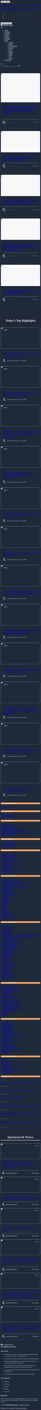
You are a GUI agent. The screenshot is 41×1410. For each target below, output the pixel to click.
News (10, 49)
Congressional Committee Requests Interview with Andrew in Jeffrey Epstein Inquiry (20, 1082)
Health (10, 44)
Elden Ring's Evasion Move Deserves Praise (11, 1098)
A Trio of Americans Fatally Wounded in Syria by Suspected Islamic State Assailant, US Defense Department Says (20, 1295)
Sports (10, 55)
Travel (10, 58)
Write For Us (5, 1408)
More (6, 41)
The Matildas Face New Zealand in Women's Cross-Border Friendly (22, 1358)
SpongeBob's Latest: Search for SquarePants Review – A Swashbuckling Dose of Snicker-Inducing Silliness (19, 434)
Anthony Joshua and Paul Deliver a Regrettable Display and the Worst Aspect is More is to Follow (19, 475)
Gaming (10, 42)
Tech (9, 56)
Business (7, 34)
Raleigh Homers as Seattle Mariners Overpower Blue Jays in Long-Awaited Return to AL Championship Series (20, 247)
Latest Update (5, 2)
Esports (7, 35)
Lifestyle (11, 48)
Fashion (7, 37)
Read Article (6, 126)
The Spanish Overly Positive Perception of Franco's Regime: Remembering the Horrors (20, 110)
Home (6, 30)
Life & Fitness (12, 46)
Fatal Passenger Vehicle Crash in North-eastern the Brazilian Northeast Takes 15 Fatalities (20, 1329)
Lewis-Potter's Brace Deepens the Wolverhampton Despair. (20, 1374)
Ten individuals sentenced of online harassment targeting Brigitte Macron (18, 1090)
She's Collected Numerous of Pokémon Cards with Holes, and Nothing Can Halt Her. (20, 1105)
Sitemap (24, 1408)
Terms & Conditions (15, 1408)
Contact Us (8, 60)
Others (10, 51)
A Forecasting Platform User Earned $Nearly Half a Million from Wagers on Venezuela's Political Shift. (20, 710)
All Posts (7, 32)
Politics (10, 53)
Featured (7, 39)
